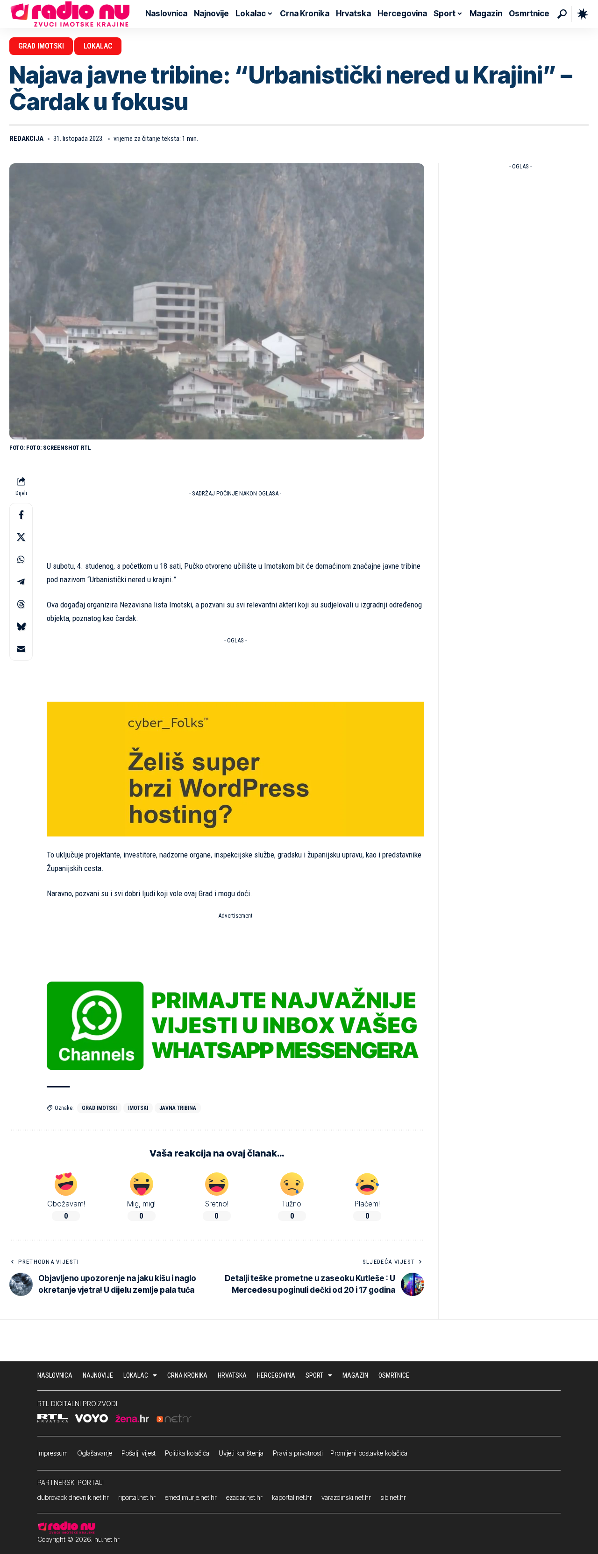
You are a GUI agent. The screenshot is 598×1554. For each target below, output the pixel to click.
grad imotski (99, 1108)
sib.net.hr (393, 1497)
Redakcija (26, 138)
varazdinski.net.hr (346, 1497)
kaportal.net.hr (292, 1497)
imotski (138, 1108)
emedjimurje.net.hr (191, 1497)
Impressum (52, 1453)
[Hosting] (235, 768)
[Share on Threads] (21, 604)
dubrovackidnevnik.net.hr (73, 1497)
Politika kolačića (187, 1453)
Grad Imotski (41, 46)
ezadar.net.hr (244, 1497)
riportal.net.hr (137, 1497)
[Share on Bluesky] (21, 627)
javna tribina (177, 1108)
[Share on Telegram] (21, 582)
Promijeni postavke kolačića (368, 1453)
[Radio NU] (70, 14)
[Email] (21, 649)
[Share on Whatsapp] (21, 560)
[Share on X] (21, 537)
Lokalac (98, 46)
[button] (562, 14)
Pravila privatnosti (298, 1453)
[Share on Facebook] (21, 515)
